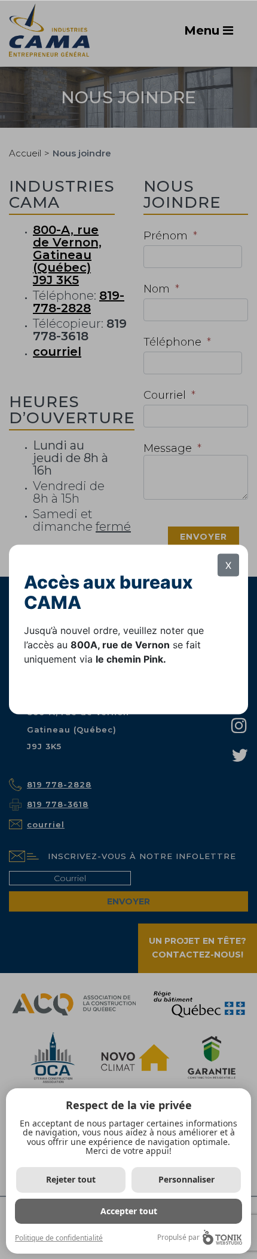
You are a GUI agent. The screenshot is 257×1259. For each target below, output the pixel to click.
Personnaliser (186, 1179)
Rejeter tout (71, 1179)
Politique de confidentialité (59, 1238)
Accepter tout (128, 1211)
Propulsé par (178, 1237)
